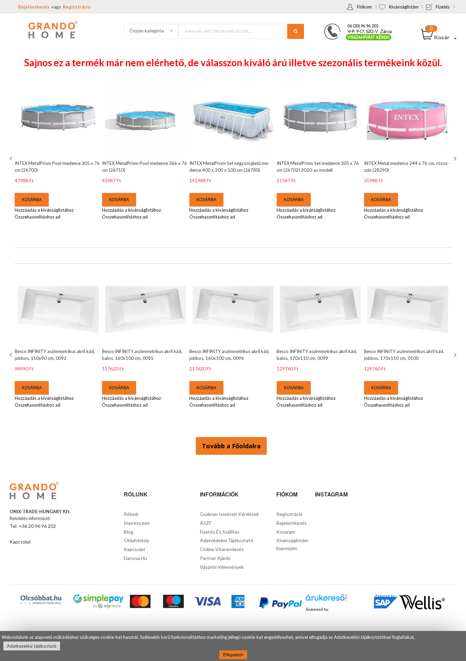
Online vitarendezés (222, 549)
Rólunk (131, 514)
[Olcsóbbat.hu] (40, 599)
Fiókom (364, 7)
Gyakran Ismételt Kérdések (229, 514)
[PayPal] (280, 603)
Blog (128, 532)
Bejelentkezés (33, 7)
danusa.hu (135, 558)
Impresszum (137, 523)
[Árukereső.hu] (326, 600)
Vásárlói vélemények (222, 567)
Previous (11, 158)
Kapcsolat (20, 542)
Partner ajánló (215, 558)
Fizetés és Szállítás (219, 532)
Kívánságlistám (404, 7)
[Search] (295, 31)
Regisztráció (76, 7)
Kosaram (285, 532)
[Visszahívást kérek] (355, 25)
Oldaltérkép (136, 540)
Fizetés (443, 7)
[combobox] (241, 31)
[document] (233, 646)
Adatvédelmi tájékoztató (226, 540)
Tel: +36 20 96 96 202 (33, 526)
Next (454, 158)
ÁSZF (206, 523)
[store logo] (52, 30)
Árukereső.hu (317, 609)
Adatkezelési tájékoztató (32, 646)
